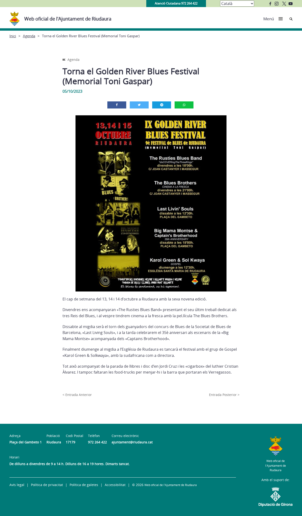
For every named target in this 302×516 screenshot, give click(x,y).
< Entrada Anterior (77, 394)
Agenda (29, 35)
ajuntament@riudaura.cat (132, 442)
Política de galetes (84, 485)
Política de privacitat (47, 485)
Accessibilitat (115, 485)
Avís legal (16, 485)
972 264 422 (97, 442)
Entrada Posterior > (224, 394)
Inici (12, 35)
